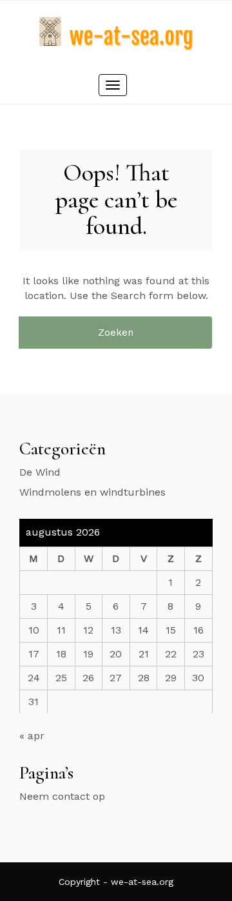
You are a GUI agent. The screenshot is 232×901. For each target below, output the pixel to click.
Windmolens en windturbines (92, 492)
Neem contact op (62, 796)
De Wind (40, 472)
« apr (31, 736)
